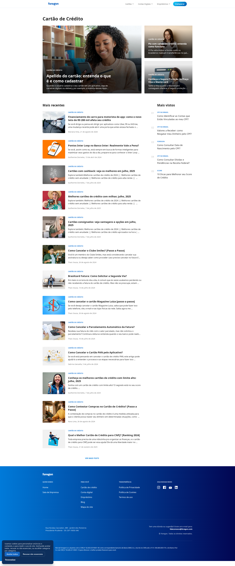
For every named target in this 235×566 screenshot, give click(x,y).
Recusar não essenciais (33, 554)
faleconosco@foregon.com (181, 529)
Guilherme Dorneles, (76, 157)
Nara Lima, (72, 421)
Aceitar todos (12, 554)
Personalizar (10, 560)
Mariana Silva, (74, 132)
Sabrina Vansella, (75, 364)
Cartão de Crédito (54, 70)
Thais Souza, (73, 262)
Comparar (180, 4)
